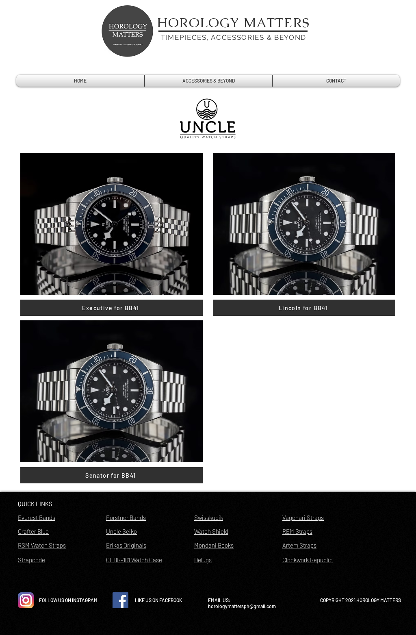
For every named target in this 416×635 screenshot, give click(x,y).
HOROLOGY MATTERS (233, 22)
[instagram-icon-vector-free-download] (26, 600)
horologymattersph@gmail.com (242, 606)
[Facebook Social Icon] (120, 600)
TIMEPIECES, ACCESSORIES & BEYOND (233, 37)
